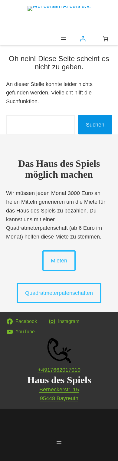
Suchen (95, 125)
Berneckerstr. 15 (59, 390)
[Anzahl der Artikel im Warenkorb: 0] (105, 38)
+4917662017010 (59, 370)
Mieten (59, 261)
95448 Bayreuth (59, 398)
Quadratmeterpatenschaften (59, 293)
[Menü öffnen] (63, 38)
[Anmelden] (83, 38)
